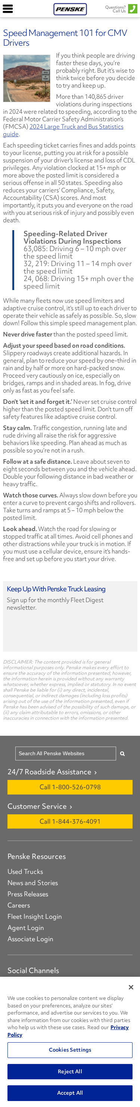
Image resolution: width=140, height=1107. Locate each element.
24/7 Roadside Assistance (49, 772)
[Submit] (122, 753)
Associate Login (30, 939)
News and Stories (32, 883)
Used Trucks (25, 871)
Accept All (70, 1092)
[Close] (131, 987)
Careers (18, 905)
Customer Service (37, 806)
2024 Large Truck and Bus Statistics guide (63, 130)
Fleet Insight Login (34, 916)
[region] (70, 1042)
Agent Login (25, 927)
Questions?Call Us (115, 8)
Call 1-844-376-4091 (70, 821)
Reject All (70, 1071)
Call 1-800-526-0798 (70, 787)
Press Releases (27, 894)
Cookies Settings (70, 1049)
